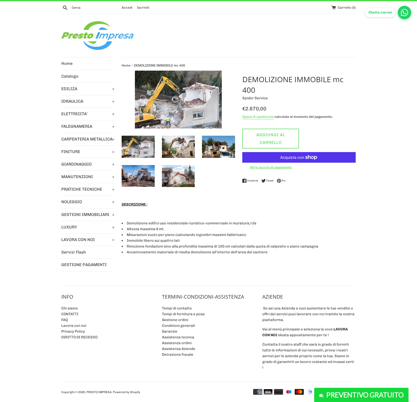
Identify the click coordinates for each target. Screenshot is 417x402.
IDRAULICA (87, 101)
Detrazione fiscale (177, 354)
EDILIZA (87, 88)
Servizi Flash (73, 252)
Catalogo (69, 76)
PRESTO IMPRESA (98, 392)
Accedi (127, 7)
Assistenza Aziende (178, 349)
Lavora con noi (73, 325)
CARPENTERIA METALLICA (87, 139)
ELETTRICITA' (87, 113)
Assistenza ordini (177, 343)
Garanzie (169, 331)
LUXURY (87, 227)
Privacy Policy (73, 331)
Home (67, 63)
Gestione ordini (175, 320)
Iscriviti (143, 7)
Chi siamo (69, 308)
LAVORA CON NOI (87, 239)
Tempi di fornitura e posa (183, 314)
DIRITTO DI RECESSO (79, 337)
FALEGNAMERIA (87, 126)
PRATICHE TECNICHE (87, 189)
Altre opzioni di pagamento (271, 167)
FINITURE (87, 151)
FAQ (64, 320)
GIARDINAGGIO (87, 164)
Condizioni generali (178, 325)
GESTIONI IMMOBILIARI (87, 214)
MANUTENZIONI (87, 176)
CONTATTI (69, 314)
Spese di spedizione (258, 117)
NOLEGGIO (87, 201)
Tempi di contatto (177, 308)
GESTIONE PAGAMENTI (84, 264)
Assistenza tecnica (178, 337)
